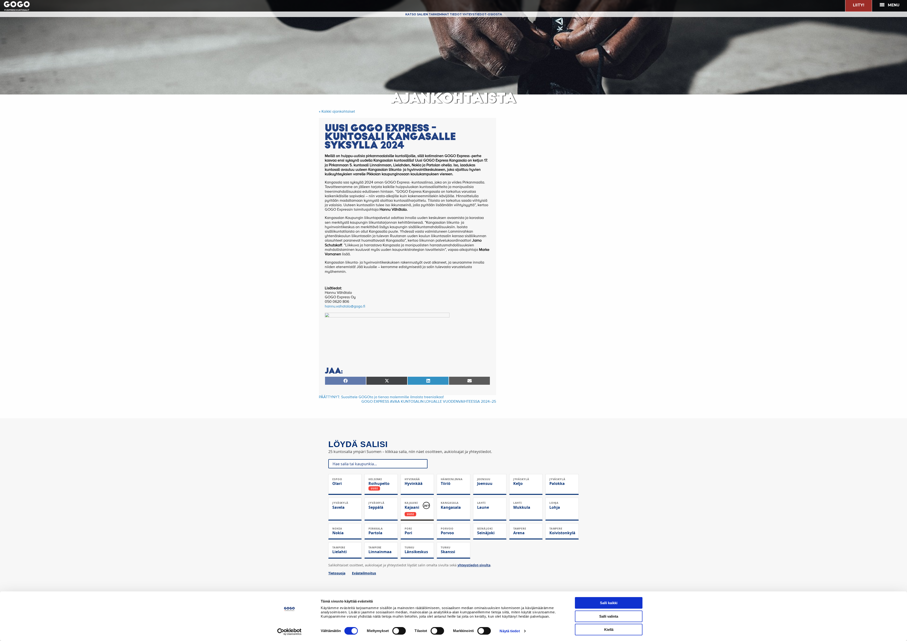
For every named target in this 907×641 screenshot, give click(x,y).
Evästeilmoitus (364, 573)
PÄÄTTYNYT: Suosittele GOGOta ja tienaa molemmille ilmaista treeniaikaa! (381, 397)
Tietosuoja (336, 573)
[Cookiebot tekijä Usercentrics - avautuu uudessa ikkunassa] (289, 631)
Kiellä (608, 630)
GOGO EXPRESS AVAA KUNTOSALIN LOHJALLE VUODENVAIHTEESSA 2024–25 (428, 402)
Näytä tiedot (510, 631)
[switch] (399, 631)
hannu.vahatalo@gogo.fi (345, 306)
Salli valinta (608, 616)
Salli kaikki (608, 603)
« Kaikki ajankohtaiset (337, 112)
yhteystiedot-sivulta (474, 565)
